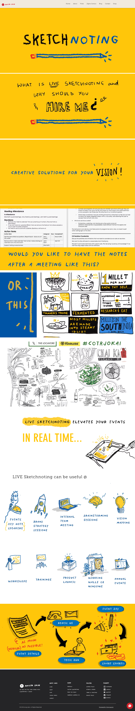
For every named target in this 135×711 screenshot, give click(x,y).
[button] (82, 4)
